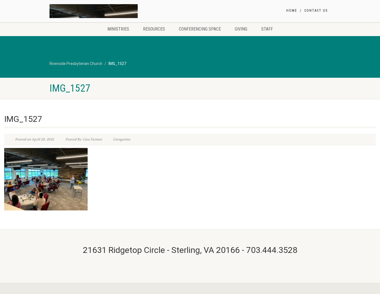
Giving (241, 29)
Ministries (118, 29)
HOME (291, 10)
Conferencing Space (200, 29)
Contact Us (316, 10)
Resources (154, 29)
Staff (267, 29)
